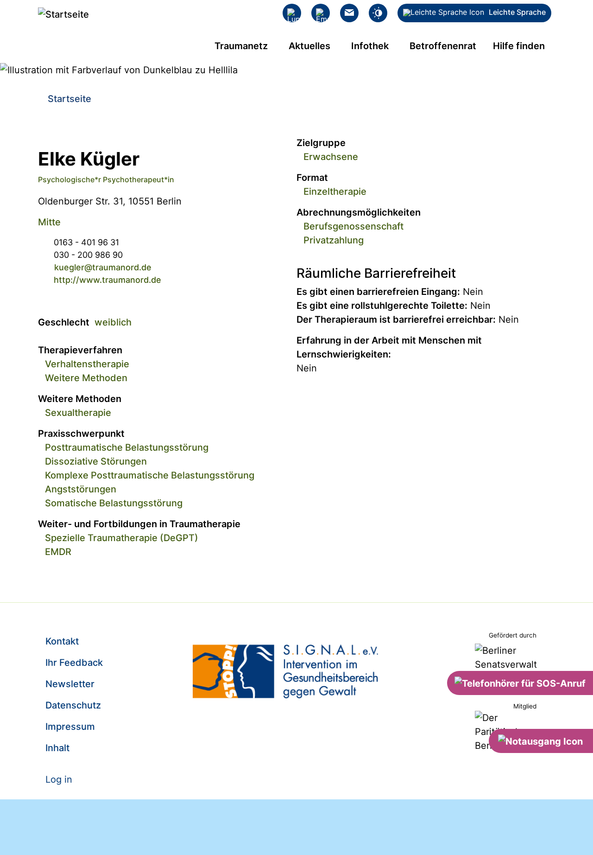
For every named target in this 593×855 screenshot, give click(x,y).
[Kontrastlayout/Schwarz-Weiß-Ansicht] (378, 13)
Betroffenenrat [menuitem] (443, 45)
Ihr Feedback (74, 662)
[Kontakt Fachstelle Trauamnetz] (349, 13)
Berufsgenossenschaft (353, 226)
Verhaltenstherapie (87, 364)
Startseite (69, 98)
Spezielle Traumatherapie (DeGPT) (121, 537)
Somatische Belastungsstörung (114, 503)
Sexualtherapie (78, 412)
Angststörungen (80, 489)
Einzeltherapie (334, 191)
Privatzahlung (333, 240)
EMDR (58, 551)
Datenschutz (73, 705)
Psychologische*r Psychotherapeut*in (106, 179)
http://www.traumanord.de (107, 280)
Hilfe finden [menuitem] (519, 45)
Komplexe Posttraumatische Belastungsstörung (149, 475)
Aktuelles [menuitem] (309, 45)
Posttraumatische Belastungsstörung (126, 447)
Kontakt (62, 641)
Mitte (49, 222)
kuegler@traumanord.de (102, 267)
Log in (58, 779)
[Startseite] (63, 14)
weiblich (113, 322)
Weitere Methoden (86, 377)
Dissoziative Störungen (96, 461)
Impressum (70, 726)
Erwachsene (330, 156)
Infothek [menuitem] (370, 45)
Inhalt (57, 747)
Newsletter (70, 683)
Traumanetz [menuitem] (241, 45)
